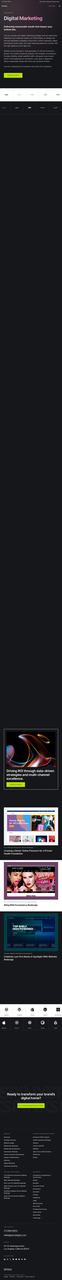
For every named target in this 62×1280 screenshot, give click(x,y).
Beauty (35, 1180)
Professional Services (40, 1209)
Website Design (9, 1143)
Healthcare (36, 1197)
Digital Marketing (9, 1163)
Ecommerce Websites (11, 1151)
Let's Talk (52, 6)
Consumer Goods (38, 1186)
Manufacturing (37, 1203)
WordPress (36, 1154)
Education (36, 1192)
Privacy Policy (20, 1276)
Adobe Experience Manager (42, 1140)
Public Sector (37, 1212)
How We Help (8, 12)
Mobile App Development (12, 1149)
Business (36, 1183)
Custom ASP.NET (38, 1146)
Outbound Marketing (10, 1166)
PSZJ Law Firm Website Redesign (15, 1183)
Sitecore (35, 1143)
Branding (7, 1160)
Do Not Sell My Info (30, 1276)
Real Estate (36, 1215)
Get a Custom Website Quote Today (31, 1105)
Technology (36, 1218)
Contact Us (12, 1276)
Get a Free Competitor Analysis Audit (49, 1)
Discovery (7, 1137)
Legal (34, 1200)
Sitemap (6, 1276)
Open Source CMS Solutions (42, 1151)
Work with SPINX (13, 75)
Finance (35, 1195)
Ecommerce (37, 1189)
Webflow (36, 1149)
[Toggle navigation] (59, 6)
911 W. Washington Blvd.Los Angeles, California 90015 (16, 1247)
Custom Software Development (14, 1154)
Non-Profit (36, 1206)
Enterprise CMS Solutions (41, 1137)
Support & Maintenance (11, 1157)
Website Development (11, 1146)
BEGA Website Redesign (12, 1180)
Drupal (35, 1157)
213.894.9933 (6, 1)
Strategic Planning (10, 1140)
